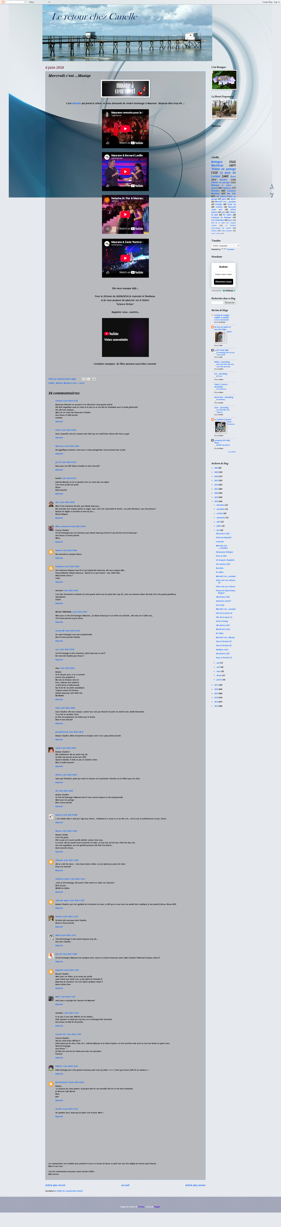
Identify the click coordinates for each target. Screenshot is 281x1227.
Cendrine (58, 401)
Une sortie (220, 605)
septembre (221, 518)
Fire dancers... (222, 389)
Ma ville (231, 193)
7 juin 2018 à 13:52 (71, 1013)
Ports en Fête (221, 556)
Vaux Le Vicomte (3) (224, 658)
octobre (220, 513)
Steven (58, 430)
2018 (216, 501)
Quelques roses (222, 650)
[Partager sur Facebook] (91, 379)
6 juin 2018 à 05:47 (78, 526)
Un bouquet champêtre (225, 560)
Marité (57, 935)
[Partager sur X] (88, 379)
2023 (216, 481)
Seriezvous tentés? (223, 601)
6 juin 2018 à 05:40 (67, 502)
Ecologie (218, 204)
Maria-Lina (59, 446)
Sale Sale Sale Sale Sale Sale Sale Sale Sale (225, 365)
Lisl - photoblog (220, 374)
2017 (216, 685)
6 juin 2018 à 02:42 (72, 446)
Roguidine (59, 970)
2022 (216, 485)
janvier (219, 680)
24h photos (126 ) (223, 534)
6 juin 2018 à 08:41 (69, 775)
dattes (229, 332)
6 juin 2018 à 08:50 (65, 791)
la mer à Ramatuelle (221, 320)
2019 (216, 497)
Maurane (59, 383)
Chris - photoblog (221, 408)
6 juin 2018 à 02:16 (69, 430)
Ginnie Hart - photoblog (223, 397)
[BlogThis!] (85, 379)
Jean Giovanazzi (61, 1082)
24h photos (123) (222, 625)
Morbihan (217, 165)
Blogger (157, 1207)
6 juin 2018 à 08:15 (76, 732)
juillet (219, 526)
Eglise (224, 199)
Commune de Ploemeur (221, 217)
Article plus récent (55, 1185)
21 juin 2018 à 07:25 (70, 1109)
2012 (216, 706)
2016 (216, 689)
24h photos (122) (222, 654)
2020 (216, 493)
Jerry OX (58, 954)
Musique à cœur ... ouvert (74, 383)
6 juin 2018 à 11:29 (70, 917)
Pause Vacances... (231, 424)
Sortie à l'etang (222, 621)
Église (230, 220)
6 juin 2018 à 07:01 (80, 612)
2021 (216, 489)
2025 (216, 472)
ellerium (76, 103)
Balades (223, 179)
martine (58, 550)
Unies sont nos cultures (225, 587)
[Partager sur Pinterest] (94, 379)
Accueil (125, 1185)
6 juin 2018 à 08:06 (67, 708)
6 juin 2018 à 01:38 (70, 401)
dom (57, 502)
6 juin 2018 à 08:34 (68, 748)
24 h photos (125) (223, 564)
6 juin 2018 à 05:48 (69, 550)
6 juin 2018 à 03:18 (69, 462)
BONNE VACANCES (223, 445)
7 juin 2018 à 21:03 (70, 1066)
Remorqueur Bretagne (224, 552)
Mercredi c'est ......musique (222, 547)
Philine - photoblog (222, 362)
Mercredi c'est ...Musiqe (225, 637)
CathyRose (59, 567)
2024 (216, 476)
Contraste (220, 542)
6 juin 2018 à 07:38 (72, 631)
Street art (232, 204)
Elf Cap (219, 376)
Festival (214, 231)
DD (56, 791)
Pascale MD (59, 631)
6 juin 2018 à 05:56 (72, 567)
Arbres (233, 199)
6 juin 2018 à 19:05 (69, 954)
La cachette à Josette (222, 420)
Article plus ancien (195, 1185)
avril (218, 667)
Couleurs (219, 207)
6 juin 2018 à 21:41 (71, 970)
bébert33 (58, 1066)
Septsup (58, 815)
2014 (216, 698)
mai (218, 663)
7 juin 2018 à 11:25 (68, 997)
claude (58, 748)
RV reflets (227, 215)
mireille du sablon (62, 879)
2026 (216, 468)
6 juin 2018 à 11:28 (77, 900)
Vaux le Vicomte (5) (223, 641)
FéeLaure (58, 917)
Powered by (216, 290)
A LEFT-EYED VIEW (221, 350)
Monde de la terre (223, 629)
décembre (221, 505)
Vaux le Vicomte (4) (223, 646)
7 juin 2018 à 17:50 (73, 1034)
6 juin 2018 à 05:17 (69, 478)
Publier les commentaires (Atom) (70, 1191)
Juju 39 (58, 462)
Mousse (58, 831)
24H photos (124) (222, 597)
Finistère (215, 190)
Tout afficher (232, 452)
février (219, 675)
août (219, 522)
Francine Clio (60, 1034)
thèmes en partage (220, 182)
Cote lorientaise (217, 220)
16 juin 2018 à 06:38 (76, 1082)
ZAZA (57, 708)
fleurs (233, 176)
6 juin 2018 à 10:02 (69, 831)
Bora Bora (219, 568)
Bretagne (216, 162)
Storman (141, 1207)
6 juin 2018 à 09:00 (70, 815)
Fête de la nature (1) (224, 617)
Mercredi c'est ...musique (226, 576)
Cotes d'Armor (226, 231)
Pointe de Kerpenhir (224, 538)
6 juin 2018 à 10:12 (77, 879)
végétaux (226, 188)
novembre (221, 509)
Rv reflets (219, 572)
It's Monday (221, 399)
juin (218, 530)
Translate (230, 249)
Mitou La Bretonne (62, 526)
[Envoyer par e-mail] (83, 379)
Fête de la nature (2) (224, 613)
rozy (57, 649)
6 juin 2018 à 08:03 (67, 668)
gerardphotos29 (61, 732)
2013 (216, 702)
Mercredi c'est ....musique (225, 202)
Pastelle (58, 1109)
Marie (57, 997)
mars (219, 671)
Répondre (59, 422)
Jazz (223, 212)
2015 (216, 693)
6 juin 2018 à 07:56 (67, 649)
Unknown (59, 860)
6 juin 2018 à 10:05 (71, 860)
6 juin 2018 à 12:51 (68, 935)
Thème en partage (223, 169)
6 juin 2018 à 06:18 (71, 591)
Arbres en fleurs (216, 233)
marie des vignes (62, 900)
